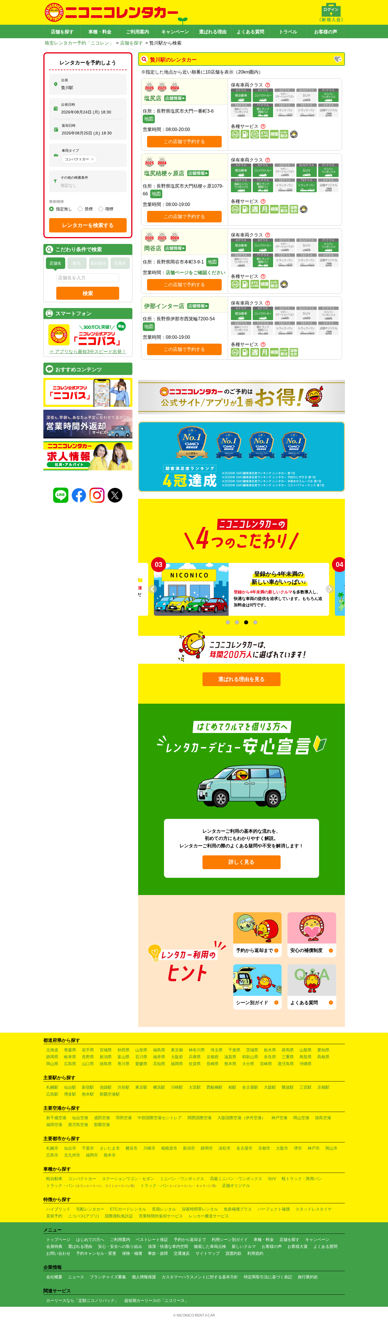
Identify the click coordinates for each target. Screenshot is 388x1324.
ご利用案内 (137, 31)
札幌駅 (52, 1087)
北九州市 (72, 1155)
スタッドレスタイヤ (314, 1209)
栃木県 (270, 1050)
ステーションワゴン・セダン (128, 1178)
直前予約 (54, 1216)
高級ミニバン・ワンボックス (236, 1178)
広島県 (70, 1063)
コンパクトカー (82, 1178)
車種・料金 (99, 31)
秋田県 (123, 1050)
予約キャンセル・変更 (96, 1253)
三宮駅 (306, 1087)
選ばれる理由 (213, 31)
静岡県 (52, 1056)
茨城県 (252, 1050)
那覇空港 (102, 1124)
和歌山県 (250, 1056)
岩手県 (88, 1050)
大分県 (248, 1063)
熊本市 (110, 1155)
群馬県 (288, 1050)
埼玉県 (217, 1050)
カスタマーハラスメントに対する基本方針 (200, 1277)
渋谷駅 (123, 1087)
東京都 (177, 1050)
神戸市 (314, 1148)
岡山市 (331, 1148)
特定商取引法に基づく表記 (268, 1277)
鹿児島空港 (78, 1124)
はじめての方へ (90, 1239)
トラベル (288, 31)
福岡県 (177, 1063)
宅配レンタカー (90, 1209)
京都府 (212, 1056)
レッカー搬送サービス (209, 1216)
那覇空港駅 (110, 1094)
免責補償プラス (238, 1209)
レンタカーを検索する (88, 225)
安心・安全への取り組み (120, 1246)
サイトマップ (208, 1253)
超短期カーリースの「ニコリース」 (156, 1300)
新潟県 (106, 1056)
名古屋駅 (250, 1087)
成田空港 (102, 1117)
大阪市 (282, 1148)
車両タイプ (70, 151)
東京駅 (141, 1087)
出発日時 (68, 105)
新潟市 (189, 1148)
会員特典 (54, 1246)
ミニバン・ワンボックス (182, 1178)
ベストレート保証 (152, 1239)
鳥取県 (306, 1056)
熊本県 (230, 1063)
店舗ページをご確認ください (195, 272)
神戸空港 (279, 1117)
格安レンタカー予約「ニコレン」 (79, 43)
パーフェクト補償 (274, 1209)
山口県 (88, 1063)
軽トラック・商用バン (302, 1178)
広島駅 (52, 1094)
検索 (88, 293)
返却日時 (69, 126)
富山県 (123, 1056)
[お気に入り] (338, 60)
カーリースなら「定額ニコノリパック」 (82, 1300)
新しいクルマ (244, 1246)
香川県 (123, 1063)
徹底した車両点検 (210, 1246)
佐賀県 (195, 1063)
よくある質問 (250, 31)
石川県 (141, 1056)
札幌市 (52, 1148)
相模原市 (169, 1148)
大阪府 (177, 1056)
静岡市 (207, 1148)
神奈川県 (197, 1050)
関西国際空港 (200, 1117)
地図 (148, 118)
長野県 (88, 1056)
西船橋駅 (214, 1087)
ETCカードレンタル (128, 1209)
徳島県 (106, 1063)
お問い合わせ (58, 1253)
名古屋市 (244, 1148)
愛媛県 (141, 1063)
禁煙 (89, 209)
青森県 (70, 1050)
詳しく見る (241, 862)
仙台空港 (80, 1117)
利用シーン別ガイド (230, 1239)
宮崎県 (266, 1063)
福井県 (159, 1056)
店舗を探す (62, 31)
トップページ (58, 1239)
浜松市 (225, 1148)
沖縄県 (306, 1063)
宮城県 (106, 1050)
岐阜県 (70, 1056)
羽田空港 (124, 1117)
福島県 (159, 1050)
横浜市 (132, 1148)
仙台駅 (70, 1087)
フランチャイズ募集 (108, 1277)
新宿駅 (88, 1087)
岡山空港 (301, 1117)
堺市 (298, 1148)
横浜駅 (159, 1087)
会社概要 (54, 1277)
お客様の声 (325, 31)
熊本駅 (88, 1094)
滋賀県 (230, 1056)
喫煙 (109, 209)
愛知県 (323, 1050)
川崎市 (149, 1148)
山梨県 (306, 1050)
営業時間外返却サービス (161, 1216)
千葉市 (88, 1148)
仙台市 (70, 1148)
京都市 (264, 1148)
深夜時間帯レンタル (200, 1209)
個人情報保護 (144, 1277)
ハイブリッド (58, 1209)
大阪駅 (270, 1087)
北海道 (52, 1050)
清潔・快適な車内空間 (168, 1246)
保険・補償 (132, 1253)
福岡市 (92, 1155)
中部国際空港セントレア (160, 1117)
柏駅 (232, 1087)
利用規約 (255, 1253)
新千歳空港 (56, 1117)
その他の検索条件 (74, 178)
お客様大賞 (297, 1246)
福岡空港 (54, 1124)
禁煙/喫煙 (56, 202)
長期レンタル (164, 1209)
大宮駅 (195, 1087)
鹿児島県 (286, 1063)
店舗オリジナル (236, 1185)
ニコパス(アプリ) (83, 1216)
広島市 (52, 1155)
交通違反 (182, 1253)
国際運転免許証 (119, 1216)
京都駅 (323, 1087)
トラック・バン (90, 1185)
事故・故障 (158, 1253)
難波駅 (288, 1087)
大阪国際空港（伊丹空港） (241, 1117)
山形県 (141, 1050)
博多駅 (70, 1094)
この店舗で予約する (184, 141)
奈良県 (270, 1056)
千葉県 (234, 1050)
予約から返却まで (190, 1239)
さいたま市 (110, 1148)
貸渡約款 (233, 1253)
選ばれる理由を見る (241, 679)
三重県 (288, 1056)
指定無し (64, 209)
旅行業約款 (308, 1277)
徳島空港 (323, 1117)
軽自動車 (54, 1178)
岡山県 (52, 1063)
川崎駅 (177, 1087)
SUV (272, 1178)
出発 (64, 80)
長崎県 (212, 1063)
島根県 (323, 1056)
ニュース (76, 1277)
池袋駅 (106, 1087)
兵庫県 (195, 1056)
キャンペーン (175, 31)
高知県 (159, 1063)
